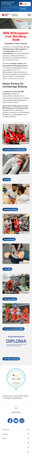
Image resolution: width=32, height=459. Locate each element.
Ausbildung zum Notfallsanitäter (14, 150)
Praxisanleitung (9, 239)
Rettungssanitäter (10, 299)
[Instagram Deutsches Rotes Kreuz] (21, 420)
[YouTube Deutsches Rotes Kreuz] (16, 420)
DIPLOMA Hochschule (11, 359)
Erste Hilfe (7, 269)
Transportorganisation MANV (13, 329)
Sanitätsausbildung (10, 209)
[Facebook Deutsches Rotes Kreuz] (10, 420)
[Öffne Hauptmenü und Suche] (29, 15)
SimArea (7, 180)
